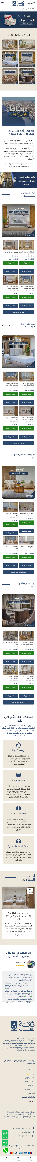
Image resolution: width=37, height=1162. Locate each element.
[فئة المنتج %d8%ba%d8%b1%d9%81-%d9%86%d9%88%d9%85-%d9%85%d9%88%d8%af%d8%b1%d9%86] (27, 59)
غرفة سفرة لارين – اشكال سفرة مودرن (28, 677)
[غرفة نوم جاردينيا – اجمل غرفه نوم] (26, 245)
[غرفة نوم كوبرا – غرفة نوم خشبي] (10, 245)
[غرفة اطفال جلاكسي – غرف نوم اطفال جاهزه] (10, 377)
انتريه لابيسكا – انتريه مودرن (27, 547)
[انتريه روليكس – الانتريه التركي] (10, 507)
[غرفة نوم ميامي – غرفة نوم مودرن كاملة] (10, 280)
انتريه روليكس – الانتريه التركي (11, 514)
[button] (26, 263)
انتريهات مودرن (30, 1089)
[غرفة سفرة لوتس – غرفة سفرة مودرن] (10, 670)
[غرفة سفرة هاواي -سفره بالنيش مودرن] (26, 636)
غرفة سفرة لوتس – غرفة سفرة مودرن (12, 677)
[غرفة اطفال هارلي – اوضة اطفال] (10, 411)
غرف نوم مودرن (30, 1077)
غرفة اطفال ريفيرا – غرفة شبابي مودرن (28, 418)
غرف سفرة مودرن (29, 1081)
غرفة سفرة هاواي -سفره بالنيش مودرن (27, 643)
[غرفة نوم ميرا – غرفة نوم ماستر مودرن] (26, 280)
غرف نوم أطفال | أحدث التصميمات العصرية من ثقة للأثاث (18, 916)
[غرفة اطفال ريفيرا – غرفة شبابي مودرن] (26, 411)
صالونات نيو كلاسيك (28, 1097)
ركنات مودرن (31, 1093)
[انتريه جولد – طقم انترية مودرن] (10, 540)
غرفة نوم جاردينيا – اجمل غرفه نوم (26, 253)
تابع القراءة (18, 934)
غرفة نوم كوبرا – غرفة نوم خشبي (11, 253)
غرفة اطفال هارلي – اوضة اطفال (12, 418)
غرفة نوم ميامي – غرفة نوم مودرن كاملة (11, 287)
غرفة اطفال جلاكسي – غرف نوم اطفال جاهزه (11, 384)
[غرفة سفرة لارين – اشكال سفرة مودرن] (26, 670)
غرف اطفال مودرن (29, 1085)
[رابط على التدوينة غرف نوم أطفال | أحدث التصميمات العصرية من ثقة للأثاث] (18, 898)
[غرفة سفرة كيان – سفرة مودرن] (10, 636)
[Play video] (18, 111)
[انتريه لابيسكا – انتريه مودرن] (26, 540)
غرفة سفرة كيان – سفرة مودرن (10, 643)
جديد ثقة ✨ (31, 1074)
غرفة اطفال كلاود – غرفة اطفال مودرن (28, 384)
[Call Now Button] (5, 1150)
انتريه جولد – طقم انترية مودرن (11, 547)
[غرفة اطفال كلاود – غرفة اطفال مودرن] (26, 377)
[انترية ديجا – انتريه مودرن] (26, 507)
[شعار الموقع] (18, 2)
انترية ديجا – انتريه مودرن (26, 513)
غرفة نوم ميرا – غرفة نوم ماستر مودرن (27, 287)
